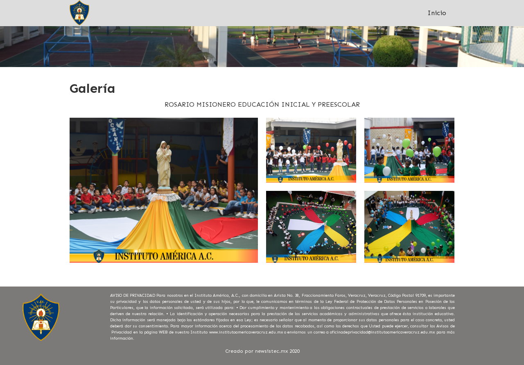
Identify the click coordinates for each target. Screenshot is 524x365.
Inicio (436, 13)
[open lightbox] (164, 190)
